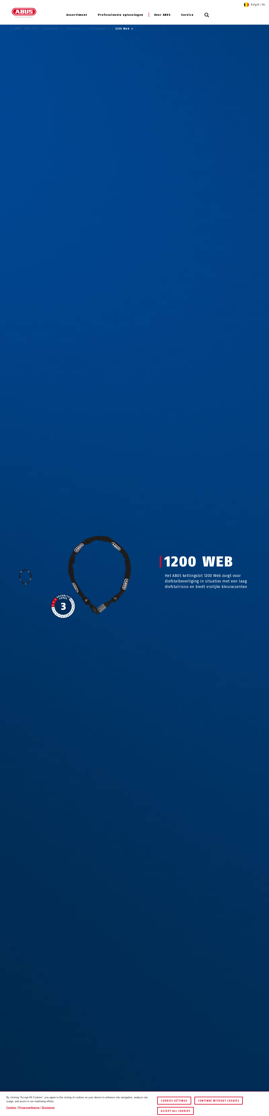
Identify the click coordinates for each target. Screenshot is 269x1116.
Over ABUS (162, 15)
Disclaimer (48, 1107)
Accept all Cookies (175, 1111)
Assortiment (76, 15)
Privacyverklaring (29, 1107)
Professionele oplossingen (120, 15)
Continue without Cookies (218, 1100)
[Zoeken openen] (206, 17)
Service (187, 15)
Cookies (11, 1107)
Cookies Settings (174, 1100)
